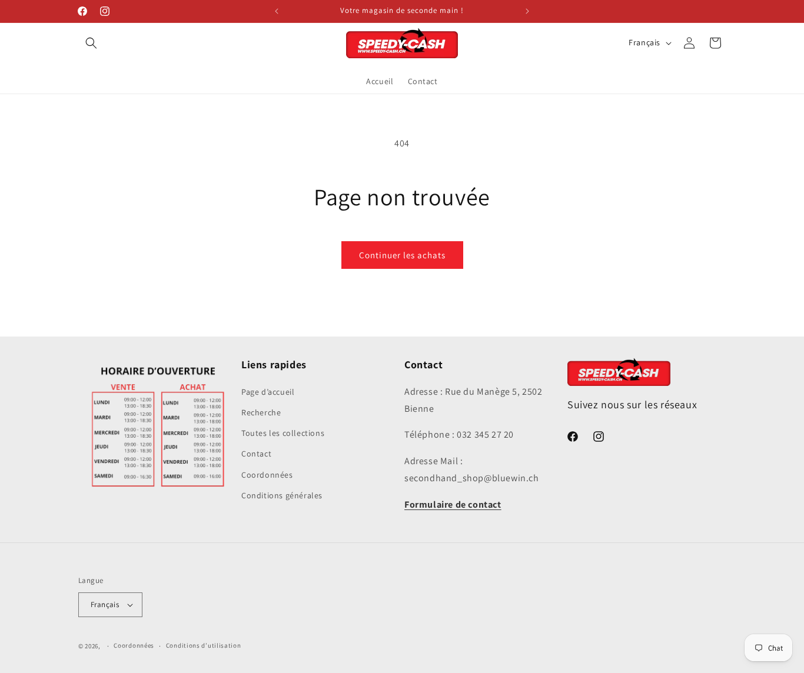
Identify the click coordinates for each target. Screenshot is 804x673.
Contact (256, 453)
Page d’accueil (267, 391)
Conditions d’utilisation (203, 645)
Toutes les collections (282, 433)
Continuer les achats (402, 255)
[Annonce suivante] (527, 11)
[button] (91, 43)
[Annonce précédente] (277, 11)
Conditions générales (282, 494)
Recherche (261, 412)
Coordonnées (267, 474)
